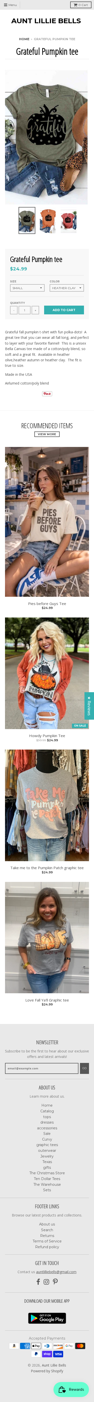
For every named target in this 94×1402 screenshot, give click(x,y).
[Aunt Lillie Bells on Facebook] (38, 1282)
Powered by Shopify (47, 1371)
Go (84, 1068)
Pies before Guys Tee (47, 603)
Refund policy (47, 1247)
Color (55, 281)
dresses (47, 1122)
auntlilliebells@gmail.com (56, 1271)
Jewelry (47, 1156)
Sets (47, 1190)
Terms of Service (47, 1241)
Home (24, 39)
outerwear (47, 1150)
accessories (47, 1128)
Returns (47, 1235)
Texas (47, 1162)
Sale (47, 1133)
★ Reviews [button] (89, 706)
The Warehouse (47, 1184)
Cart (83, 5)
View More (47, 434)
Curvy (47, 1139)
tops (47, 1117)
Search (47, 1230)
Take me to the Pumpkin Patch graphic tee (47, 867)
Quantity (17, 303)
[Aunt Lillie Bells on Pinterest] (55, 1282)
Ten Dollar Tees (47, 1179)
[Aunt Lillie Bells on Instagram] (46, 1282)
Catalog (47, 1111)
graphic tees (47, 1145)
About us (47, 1224)
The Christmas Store (47, 1173)
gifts (47, 1167)
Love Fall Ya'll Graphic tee (47, 1000)
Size (13, 281)
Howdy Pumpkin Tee (47, 735)
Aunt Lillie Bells (46, 20)
